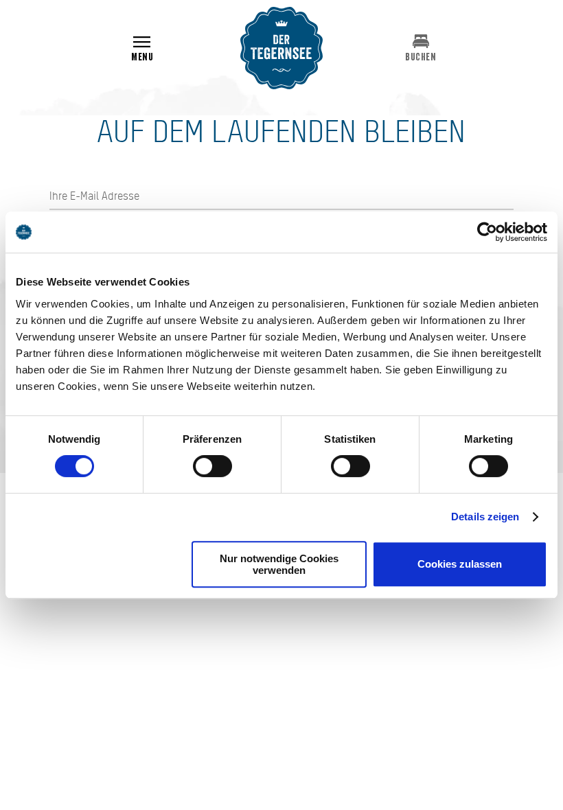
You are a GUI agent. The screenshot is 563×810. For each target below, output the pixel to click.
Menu (142, 57)
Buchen (420, 57)
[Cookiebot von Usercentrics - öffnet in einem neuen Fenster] (487, 232)
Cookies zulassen (459, 564)
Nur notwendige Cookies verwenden (279, 564)
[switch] (212, 466)
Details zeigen (485, 516)
